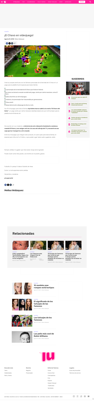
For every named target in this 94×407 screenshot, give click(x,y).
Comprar (82, 1)
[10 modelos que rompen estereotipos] (22, 288)
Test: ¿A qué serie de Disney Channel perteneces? (79, 104)
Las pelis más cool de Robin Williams (44, 335)
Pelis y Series (41, 2)
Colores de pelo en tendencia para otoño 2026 (79, 118)
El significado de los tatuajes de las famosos (43, 303)
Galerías (6, 31)
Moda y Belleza (52, 2)
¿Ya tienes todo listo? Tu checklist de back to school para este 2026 (79, 131)
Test (23, 2)
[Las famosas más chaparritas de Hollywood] (38, 245)
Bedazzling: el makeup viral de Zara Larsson (78, 124)
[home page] (5, 2)
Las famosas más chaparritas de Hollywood (36, 255)
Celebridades (31, 2)
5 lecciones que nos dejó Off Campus (79, 97)
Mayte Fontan (22, 260)
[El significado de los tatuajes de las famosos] (22, 305)
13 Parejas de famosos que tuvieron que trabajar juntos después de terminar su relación (56, 257)
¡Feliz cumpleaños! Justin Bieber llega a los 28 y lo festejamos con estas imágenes (20, 256)
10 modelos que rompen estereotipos (44, 286)
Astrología (68, 2)
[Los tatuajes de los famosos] (22, 321)
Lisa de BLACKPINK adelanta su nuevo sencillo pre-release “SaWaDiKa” (79, 111)
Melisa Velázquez (19, 39)
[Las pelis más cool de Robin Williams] (22, 337)
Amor (60, 2)
